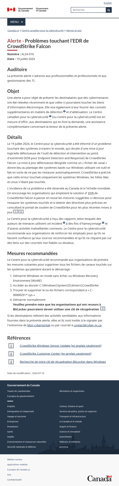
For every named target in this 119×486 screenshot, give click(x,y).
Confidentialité (14, 479)
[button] (64, 112)
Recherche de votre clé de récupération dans (63, 362)
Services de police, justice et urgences (78, 411)
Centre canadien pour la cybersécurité (43, 30)
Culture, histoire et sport (71, 406)
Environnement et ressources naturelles (26, 441)
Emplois (11, 406)
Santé (10, 431)
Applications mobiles (17, 464)
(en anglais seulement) (60, 346)
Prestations (12, 426)
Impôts (10, 436)
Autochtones (65, 436)
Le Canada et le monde (70, 421)
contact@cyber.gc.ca (87, 325)
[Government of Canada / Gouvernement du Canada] (27, 9)
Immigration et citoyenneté (20, 411)
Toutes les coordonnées (18, 391)
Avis (9, 474)
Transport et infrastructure (72, 416)
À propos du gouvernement (20, 396)
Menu (15, 22)
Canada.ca (13, 30)
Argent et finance (67, 426)
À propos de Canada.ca (18, 469)
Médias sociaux (14, 459)
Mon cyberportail (38, 325)
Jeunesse (63, 446)
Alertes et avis (74, 30)
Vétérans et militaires (69, 441)
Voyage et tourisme (16, 416)
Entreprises (12, 421)
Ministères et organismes (71, 391)
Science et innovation (69, 431)
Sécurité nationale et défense (21, 446)
